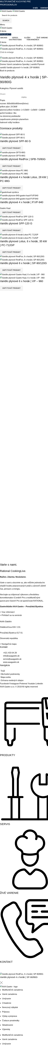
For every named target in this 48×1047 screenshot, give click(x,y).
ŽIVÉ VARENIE (9, 892)
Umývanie (6, 999)
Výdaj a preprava (9, 1016)
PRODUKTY (7, 755)
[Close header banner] (3, 969)
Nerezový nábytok (10, 1007)
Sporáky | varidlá (29, 64)
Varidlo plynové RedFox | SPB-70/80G (23, 159)
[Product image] (12, 138)
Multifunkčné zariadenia (12, 990)
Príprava (5, 1012)
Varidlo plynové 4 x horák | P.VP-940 (21, 202)
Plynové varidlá (16, 88)
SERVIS (5, 824)
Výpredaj (6, 1029)
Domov (3, 64)
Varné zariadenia (14, 64)
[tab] (24, 97)
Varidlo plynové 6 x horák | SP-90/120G (23, 263)
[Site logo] (6, 11)
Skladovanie (7, 1025)
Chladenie (6, 1003)
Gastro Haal (5, 208)
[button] (11, 148)
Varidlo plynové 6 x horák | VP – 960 (21, 281)
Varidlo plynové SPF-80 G (15, 141)
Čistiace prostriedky (10, 1020)
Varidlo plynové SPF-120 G (16, 223)
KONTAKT (6, 961)
